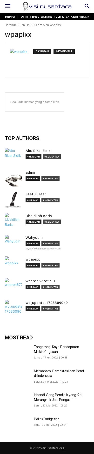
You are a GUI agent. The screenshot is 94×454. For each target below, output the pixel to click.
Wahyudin (34, 237)
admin (31, 172)
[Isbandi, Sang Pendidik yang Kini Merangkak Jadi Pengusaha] (17, 402)
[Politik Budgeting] (17, 426)
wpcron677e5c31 (41, 281)
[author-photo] (21, 60)
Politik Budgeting (47, 419)
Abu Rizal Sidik (38, 150)
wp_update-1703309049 (47, 302)
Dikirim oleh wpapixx (47, 25)
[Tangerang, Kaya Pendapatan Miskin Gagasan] (17, 354)
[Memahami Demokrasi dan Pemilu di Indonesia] (17, 378)
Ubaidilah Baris (39, 215)
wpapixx (33, 259)
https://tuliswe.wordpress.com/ (43, 248)
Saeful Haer (36, 194)
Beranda (11, 25)
